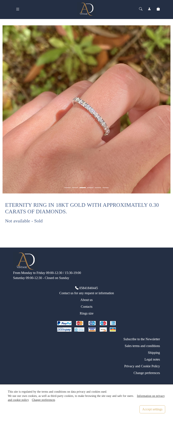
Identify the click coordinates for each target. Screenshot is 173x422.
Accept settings (152, 409)
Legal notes (152, 359)
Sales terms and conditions (142, 346)
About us (86, 300)
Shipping (154, 352)
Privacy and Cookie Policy (142, 366)
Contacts (86, 306)
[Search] (140, 9)
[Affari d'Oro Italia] (86, 8)
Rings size (86, 313)
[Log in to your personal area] (149, 9)
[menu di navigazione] (17, 9)
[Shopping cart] (158, 9)
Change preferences (147, 373)
